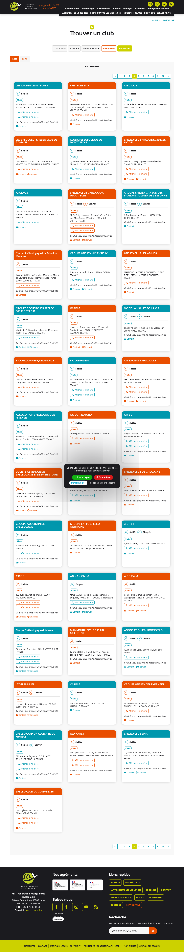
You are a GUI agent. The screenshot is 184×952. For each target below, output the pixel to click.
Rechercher (124, 48)
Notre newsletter (121, 897)
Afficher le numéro (30, 112)
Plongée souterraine (158, 8)
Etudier (116, 8)
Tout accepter (83, 477)
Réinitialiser (109, 48)
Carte (24, 58)
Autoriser (58, 919)
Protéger (127, 8)
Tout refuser (104, 477)
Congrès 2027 (81, 13)
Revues (138, 13)
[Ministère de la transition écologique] (94, 885)
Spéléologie (88, 8)
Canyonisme (103, 8)
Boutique (149, 13)
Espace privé (164, 13)
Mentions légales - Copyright (65, 946)
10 (163, 76)
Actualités (29, 946)
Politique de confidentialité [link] (102, 482)
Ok (153, 930)
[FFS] (35, 6)
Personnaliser (78, 483)
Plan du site (129, 946)
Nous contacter (33, 910)
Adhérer (67, 13)
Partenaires (155, 897)
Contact (166, 890)
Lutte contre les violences (105, 13)
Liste (14, 58)
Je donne (128, 13)
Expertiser (140, 8)
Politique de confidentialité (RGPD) (102, 946)
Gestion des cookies (149, 946)
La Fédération (72, 8)
